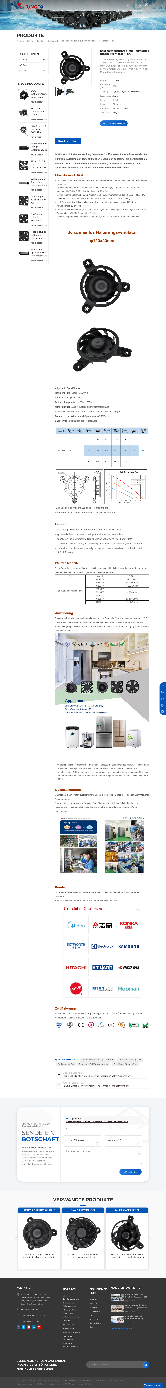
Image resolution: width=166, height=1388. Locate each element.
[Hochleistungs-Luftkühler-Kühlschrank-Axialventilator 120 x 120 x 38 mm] (24, 236)
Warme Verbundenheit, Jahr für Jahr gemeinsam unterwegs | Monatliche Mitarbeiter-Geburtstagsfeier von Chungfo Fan (136, 1306)
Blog (109, 10)
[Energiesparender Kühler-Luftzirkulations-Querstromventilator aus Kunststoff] (24, 148)
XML (35, 1384)
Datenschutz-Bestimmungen (51, 1384)
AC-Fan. (23, 65)
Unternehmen (95, 10)
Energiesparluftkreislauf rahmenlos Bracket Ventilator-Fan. (97, 1121)
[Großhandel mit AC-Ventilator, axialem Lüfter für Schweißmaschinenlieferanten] (24, 218)
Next (149, 1238)
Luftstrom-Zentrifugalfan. (130, 1060)
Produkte (58, 10)
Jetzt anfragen (112, 123)
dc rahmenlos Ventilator (48, 41)
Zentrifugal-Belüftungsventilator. (93, 1064)
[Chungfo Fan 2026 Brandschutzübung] (117, 1319)
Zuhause (20, 41)
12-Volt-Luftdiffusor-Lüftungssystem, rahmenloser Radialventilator (83, 1211)
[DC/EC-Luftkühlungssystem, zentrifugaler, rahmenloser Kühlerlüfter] (24, 95)
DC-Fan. (30, 41)
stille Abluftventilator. (72, 1332)
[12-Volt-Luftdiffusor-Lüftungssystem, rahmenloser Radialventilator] (83, 1233)
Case (82, 10)
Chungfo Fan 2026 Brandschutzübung (134, 1317)
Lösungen (71, 10)
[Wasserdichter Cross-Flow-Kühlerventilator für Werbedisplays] (24, 183)
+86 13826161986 (32, 1309)
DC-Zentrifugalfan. (66, 1064)
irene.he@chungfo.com (36, 1315)
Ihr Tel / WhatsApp (75, 1140)
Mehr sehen (37, 102)
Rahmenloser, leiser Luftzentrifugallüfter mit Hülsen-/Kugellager (126, 1211)
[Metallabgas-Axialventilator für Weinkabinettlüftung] (24, 201)
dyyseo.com (118, 1381)
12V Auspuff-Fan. (70, 1310)
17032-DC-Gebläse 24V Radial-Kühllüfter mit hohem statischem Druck (38, 111)
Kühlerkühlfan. (69, 1328)
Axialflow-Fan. (68, 1325)
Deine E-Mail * (114, 1140)
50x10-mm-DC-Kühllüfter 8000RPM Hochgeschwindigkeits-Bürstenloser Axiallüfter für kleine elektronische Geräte (39, 129)
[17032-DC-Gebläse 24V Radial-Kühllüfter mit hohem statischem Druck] (24, 113)
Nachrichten (95, 1319)
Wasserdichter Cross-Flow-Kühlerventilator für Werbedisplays (39, 182)
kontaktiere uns (132, 10)
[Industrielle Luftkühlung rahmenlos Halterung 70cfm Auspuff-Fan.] (39, 1233)
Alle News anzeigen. (120, 1328)
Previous (16, 1238)
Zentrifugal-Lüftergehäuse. (125, 1064)
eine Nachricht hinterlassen (154, 1386)
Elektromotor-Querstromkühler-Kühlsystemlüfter (39, 252)
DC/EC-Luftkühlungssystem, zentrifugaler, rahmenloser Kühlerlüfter (39, 94)
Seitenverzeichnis (25, 1384)
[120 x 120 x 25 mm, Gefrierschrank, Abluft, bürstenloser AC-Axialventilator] (24, 165)
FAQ (91, 1315)
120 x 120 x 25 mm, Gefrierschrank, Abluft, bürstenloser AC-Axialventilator (38, 164)
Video (117, 10)
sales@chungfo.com (35, 1321)
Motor (22, 70)
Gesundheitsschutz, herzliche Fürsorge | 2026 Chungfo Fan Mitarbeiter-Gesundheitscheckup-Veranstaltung (136, 1295)
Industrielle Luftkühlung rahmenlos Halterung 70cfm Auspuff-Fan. (39, 1211)
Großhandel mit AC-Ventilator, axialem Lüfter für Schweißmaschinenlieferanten (39, 217)
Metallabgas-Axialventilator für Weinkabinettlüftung (39, 199)
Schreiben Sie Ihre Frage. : (78, 1151)
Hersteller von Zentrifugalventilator (97, 1060)
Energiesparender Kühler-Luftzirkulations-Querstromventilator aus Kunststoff (39, 146)
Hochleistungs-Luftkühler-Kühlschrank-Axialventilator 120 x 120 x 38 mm (39, 235)
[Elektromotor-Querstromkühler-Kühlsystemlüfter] (24, 254)
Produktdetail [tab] (67, 141)
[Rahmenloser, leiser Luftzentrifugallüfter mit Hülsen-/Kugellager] (126, 1233)
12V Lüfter (67, 1321)
